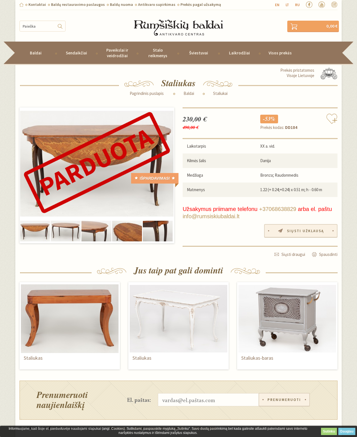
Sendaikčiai (76, 53)
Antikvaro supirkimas (156, 4)
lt (287, 5)
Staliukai (220, 93)
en (277, 5)
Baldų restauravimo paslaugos (78, 4)
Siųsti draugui (293, 254)
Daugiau (346, 431)
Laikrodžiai (239, 53)
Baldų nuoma (121, 4)
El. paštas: (139, 399)
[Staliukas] (96, 164)
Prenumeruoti (284, 399)
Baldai (36, 53)
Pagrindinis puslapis (147, 93)
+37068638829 (277, 209)
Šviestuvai (198, 53)
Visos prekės (280, 53)
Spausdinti (328, 254)
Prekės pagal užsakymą (200, 4)
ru (297, 5)
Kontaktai (37, 4)
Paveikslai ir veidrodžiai (117, 52)
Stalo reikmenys (157, 52)
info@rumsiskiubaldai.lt (211, 216)
